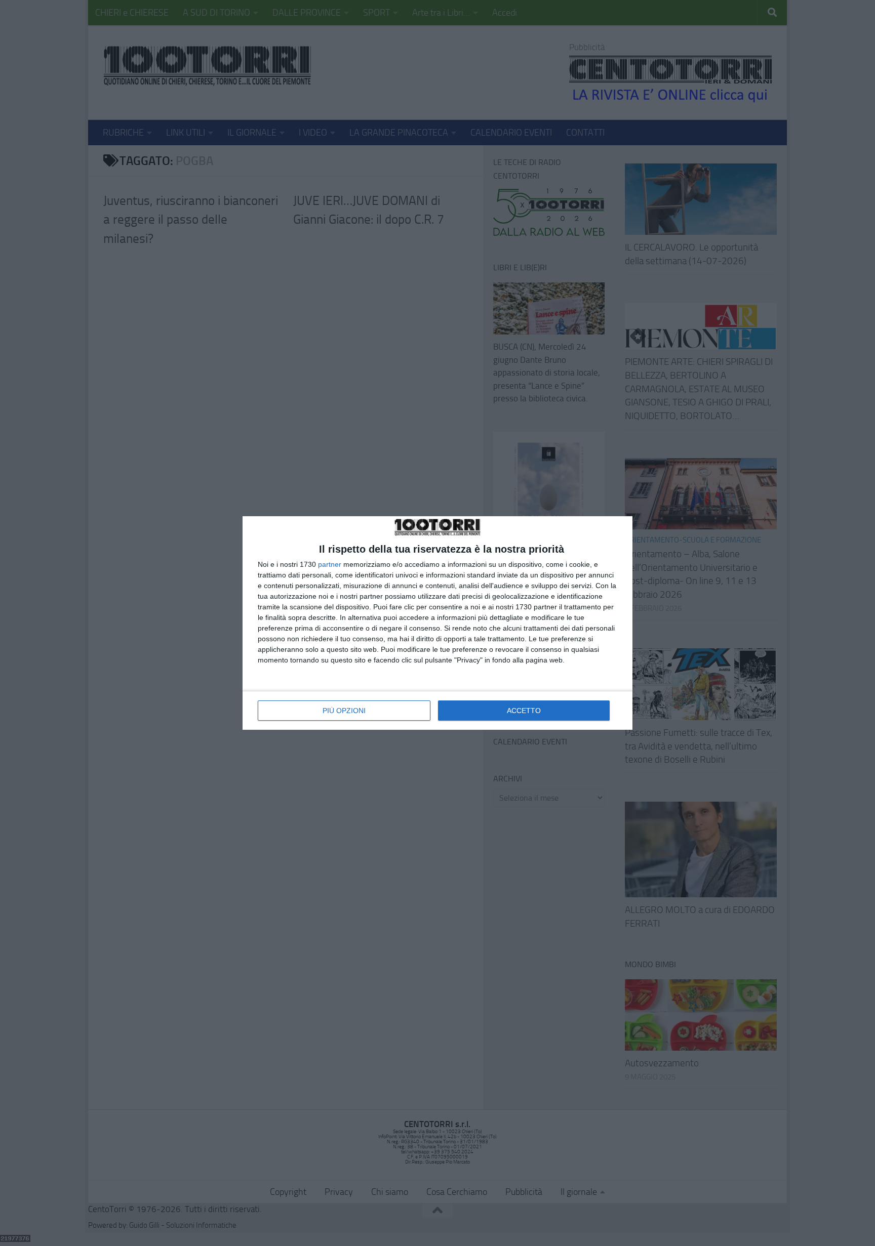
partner (329, 564)
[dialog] (437, 622)
